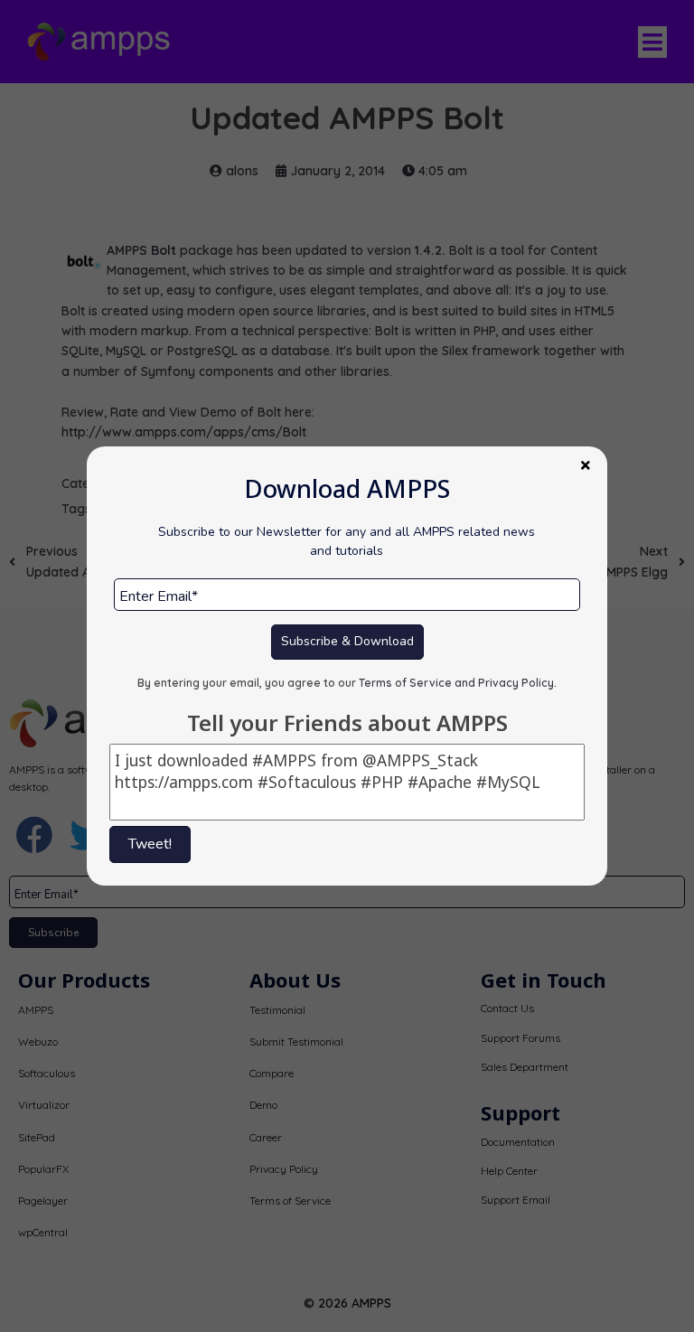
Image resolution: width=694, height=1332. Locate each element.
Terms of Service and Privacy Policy (456, 682)
